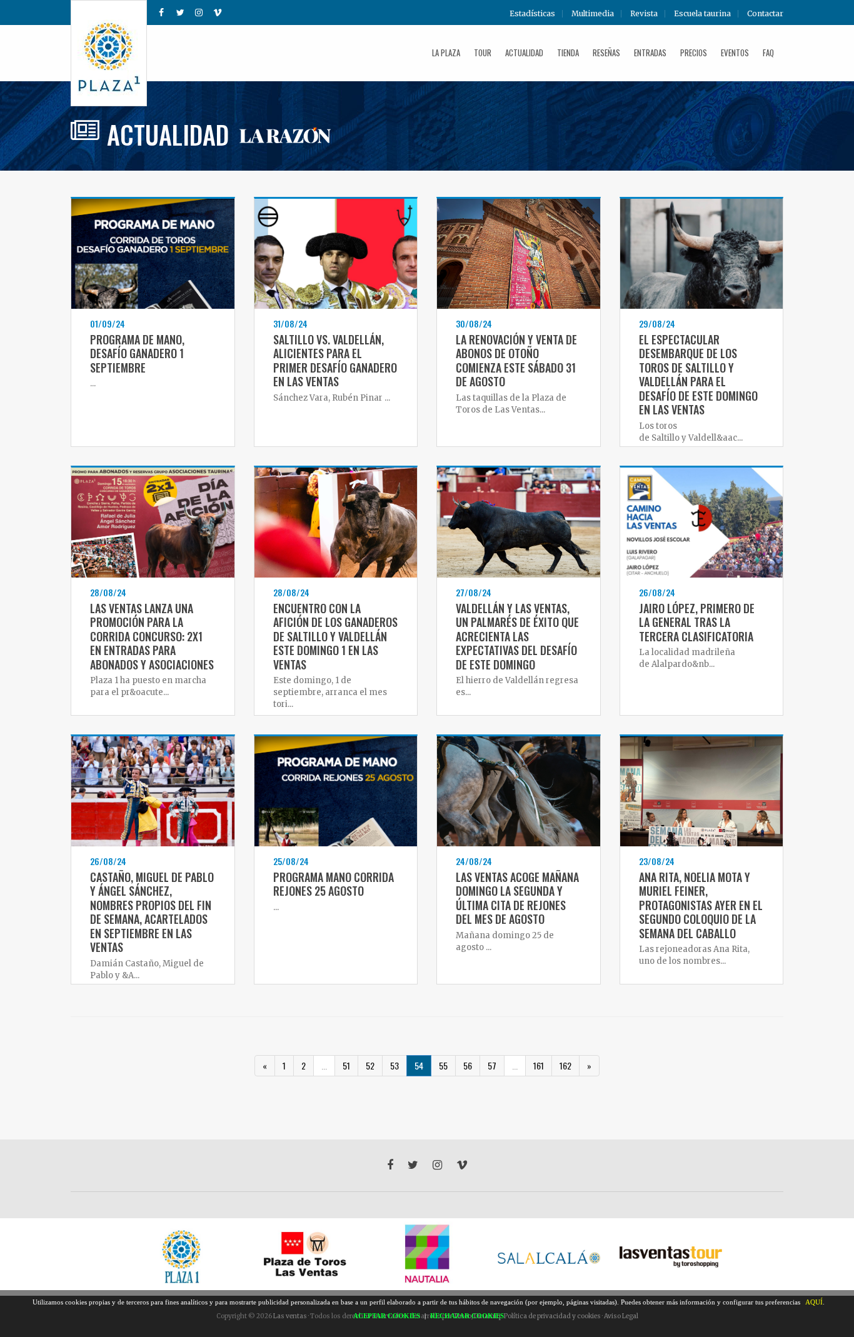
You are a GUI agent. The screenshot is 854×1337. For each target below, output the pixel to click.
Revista (644, 14)
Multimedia (592, 14)
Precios (693, 52)
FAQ (768, 52)
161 (538, 1065)
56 (467, 1065)
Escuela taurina (702, 14)
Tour (482, 52)
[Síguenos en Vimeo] (217, 12)
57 (492, 1065)
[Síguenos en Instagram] (198, 12)
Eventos (735, 52)
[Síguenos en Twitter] (180, 12)
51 (346, 1065)
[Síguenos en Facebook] (161, 12)
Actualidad (524, 52)
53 (394, 1065)
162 (565, 1065)
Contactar (765, 14)
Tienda (568, 52)
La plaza (446, 52)
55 (443, 1065)
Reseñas (606, 52)
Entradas (650, 52)
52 (370, 1065)
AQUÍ (814, 1302)
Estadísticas (532, 14)
